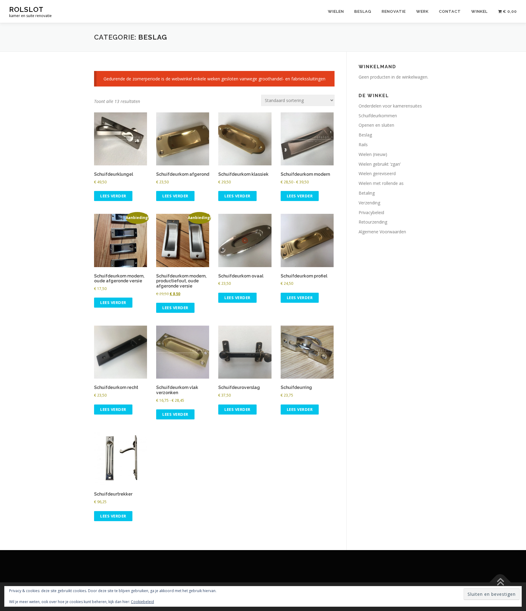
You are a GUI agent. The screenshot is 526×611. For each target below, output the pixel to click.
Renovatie (394, 11)
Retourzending (373, 222)
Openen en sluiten (376, 125)
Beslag (362, 11)
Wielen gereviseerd (377, 173)
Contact (450, 11)
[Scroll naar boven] (500, 582)
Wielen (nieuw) (373, 154)
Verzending (369, 203)
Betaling (367, 193)
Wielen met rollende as (381, 183)
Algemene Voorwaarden (382, 232)
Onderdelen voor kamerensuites (390, 106)
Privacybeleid (371, 212)
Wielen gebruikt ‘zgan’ (380, 164)
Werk (422, 11)
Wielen (336, 11)
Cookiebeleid (142, 601)
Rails (363, 144)
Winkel (479, 11)
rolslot (26, 9)
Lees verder (113, 196)
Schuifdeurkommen (378, 115)
